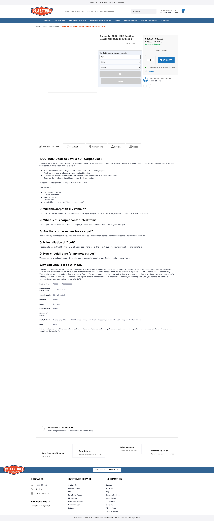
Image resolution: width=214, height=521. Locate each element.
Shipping (109, 485)
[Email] (149, 85)
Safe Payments (127, 447)
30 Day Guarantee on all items (90, 454)
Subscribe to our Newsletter (107, 470)
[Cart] (182, 11)
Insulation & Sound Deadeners (100, 20)
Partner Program (74, 505)
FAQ (69, 492)
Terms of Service (112, 511)
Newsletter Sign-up (75, 501)
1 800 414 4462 (155, 81)
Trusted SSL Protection (128, 450)
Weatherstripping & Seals (77, 20)
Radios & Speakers (130, 20)
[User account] (176, 11)
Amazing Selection (159, 451)
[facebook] (145, 85)
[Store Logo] (14, 470)
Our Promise (110, 501)
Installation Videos (75, 495)
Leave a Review (74, 488)
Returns (71, 508)
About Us (109, 488)
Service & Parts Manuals (149, 20)
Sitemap (137, 518)
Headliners (47, 20)
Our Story (109, 505)
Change (151, 71)
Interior (117, 20)
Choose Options (161, 51)
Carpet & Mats (60, 20)
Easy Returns (85, 451)
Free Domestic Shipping (53, 453)
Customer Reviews (113, 495)
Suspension (165, 20)
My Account (72, 498)
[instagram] (152, 479)
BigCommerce (112, 518)
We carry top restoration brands (162, 454)
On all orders (46, 456)
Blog (107, 492)
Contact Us (72, 485)
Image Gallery (111, 498)
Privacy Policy (111, 508)
